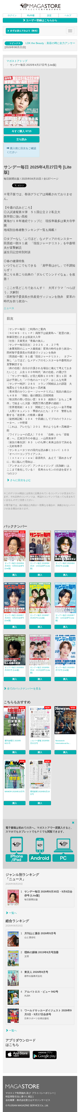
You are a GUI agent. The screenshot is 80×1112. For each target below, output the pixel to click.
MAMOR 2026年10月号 (15, 791)
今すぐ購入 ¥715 (21, 131)
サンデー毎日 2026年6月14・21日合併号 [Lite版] (40, 670)
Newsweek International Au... (63, 742)
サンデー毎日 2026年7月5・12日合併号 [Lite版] (65, 617)
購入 (14, 575)
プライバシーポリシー (43, 1093)
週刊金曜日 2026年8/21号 (13, 742)
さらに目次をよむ (20, 480)
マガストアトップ (17, 60)
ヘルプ (68, 15)
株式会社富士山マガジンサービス (33, 1100)
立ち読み (21, 139)
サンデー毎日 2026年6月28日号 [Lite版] (14, 668)
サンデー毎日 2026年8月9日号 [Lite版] (65, 564)
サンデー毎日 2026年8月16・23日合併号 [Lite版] (40, 565)
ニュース (9, 308)
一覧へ (12, 912)
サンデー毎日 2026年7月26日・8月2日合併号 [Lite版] (14, 617)
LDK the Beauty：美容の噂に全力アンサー (50, 43)
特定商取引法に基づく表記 (19, 1096)
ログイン (12, 15)
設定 (49, 15)
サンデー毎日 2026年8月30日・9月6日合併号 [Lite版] (14, 565)
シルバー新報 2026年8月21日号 (39, 742)
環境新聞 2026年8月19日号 (40, 792)
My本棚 (30, 15)
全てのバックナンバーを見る (23, 688)
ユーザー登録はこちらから (41, 20)
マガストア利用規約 (16, 1093)
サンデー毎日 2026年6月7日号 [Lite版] (65, 668)
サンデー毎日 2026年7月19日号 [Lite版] (39, 616)
